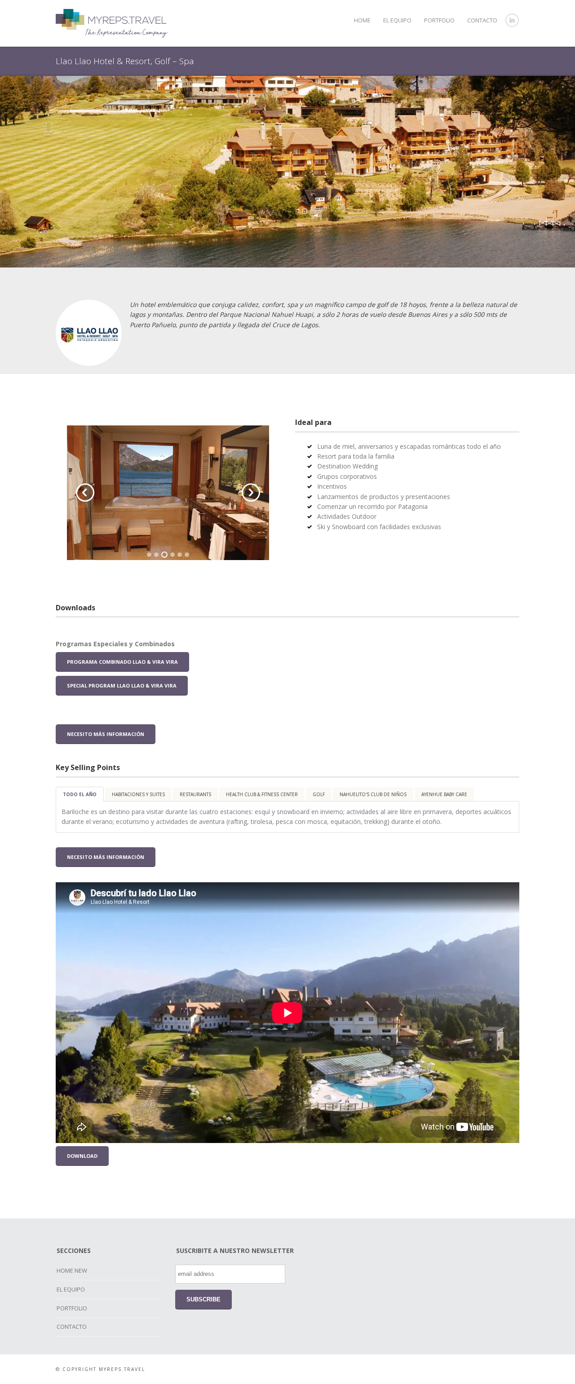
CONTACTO (482, 20)
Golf (319, 794)
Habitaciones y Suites (138, 794)
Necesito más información (105, 734)
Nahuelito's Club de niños (373, 794)
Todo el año (80, 794)
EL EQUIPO (397, 20)
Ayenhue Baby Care (444, 794)
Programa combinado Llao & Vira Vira (122, 661)
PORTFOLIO (439, 20)
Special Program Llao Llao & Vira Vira (122, 685)
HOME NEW (72, 1270)
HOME (362, 20)
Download (82, 1155)
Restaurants (195, 794)
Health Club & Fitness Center (262, 794)
